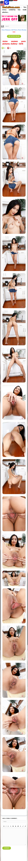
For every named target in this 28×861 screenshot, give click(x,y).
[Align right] (18, 826)
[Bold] (4, 826)
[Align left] (13, 826)
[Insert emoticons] (20, 826)
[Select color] (23, 826)
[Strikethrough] (10, 826)
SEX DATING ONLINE (14, 36)
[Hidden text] (25, 826)
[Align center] (15, 826)
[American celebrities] (2, 3)
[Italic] (6, 826)
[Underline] (8, 826)
